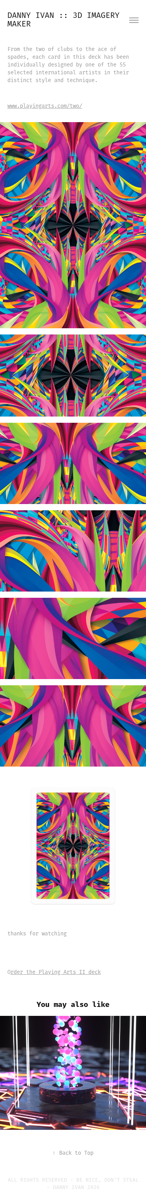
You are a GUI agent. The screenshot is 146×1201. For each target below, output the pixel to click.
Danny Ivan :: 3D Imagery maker (65, 20)
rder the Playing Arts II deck (56, 972)
